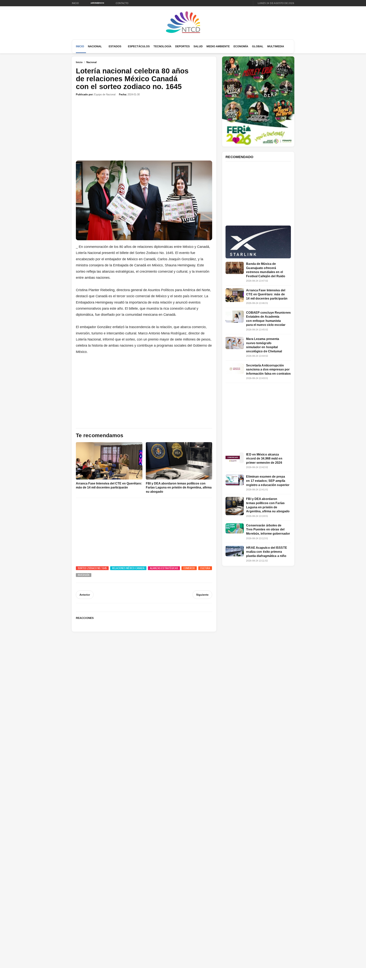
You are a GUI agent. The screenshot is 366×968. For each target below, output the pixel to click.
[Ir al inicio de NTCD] (183, 22)
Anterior (84, 594)
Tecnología (162, 46)
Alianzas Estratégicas (164, 568)
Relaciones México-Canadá (128, 568)
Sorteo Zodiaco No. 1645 (92, 568)
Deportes (182, 46)
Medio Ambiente (218, 46)
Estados (115, 46)
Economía (241, 46)
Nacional (95, 46)
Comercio (189, 568)
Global (257, 46)
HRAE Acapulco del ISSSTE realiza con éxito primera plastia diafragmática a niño (266, 552)
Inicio (75, 3)
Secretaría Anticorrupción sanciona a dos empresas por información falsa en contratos (268, 369)
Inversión (83, 575)
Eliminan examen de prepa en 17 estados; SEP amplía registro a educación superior (267, 480)
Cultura (205, 568)
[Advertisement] (144, 128)
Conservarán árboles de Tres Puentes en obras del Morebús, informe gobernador (268, 529)
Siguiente (202, 594)
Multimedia (275, 46)
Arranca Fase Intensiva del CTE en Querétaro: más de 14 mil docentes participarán (266, 294)
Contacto (122, 3)
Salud (198, 46)
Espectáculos (139, 46)
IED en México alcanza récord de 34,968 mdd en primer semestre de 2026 (264, 458)
